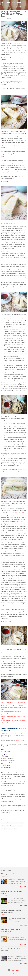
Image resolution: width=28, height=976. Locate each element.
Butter (21, 823)
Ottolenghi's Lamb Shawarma (10, 874)
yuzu (5, 758)
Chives (3, 826)
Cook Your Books (8, 43)
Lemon (10, 828)
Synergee (17, 973)
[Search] (26, 3)
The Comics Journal (8, 257)
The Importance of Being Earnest (17, 512)
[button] (26, 12)
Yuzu (15, 828)
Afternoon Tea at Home (20, 740)
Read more (23, 886)
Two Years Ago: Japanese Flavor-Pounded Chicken (13, 705)
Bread (17, 823)
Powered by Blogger (15, 970)
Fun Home (8, 63)
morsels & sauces (14, 2)
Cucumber (20, 826)
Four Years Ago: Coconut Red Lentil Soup (11, 711)
